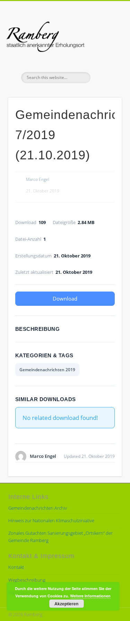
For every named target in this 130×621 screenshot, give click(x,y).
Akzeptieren (66, 603)
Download (65, 298)
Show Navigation (105, 62)
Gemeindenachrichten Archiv (37, 508)
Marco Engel (37, 179)
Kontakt (16, 567)
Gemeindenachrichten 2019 (47, 370)
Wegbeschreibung (26, 580)
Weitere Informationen (90, 595)
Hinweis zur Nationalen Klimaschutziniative (51, 520)
